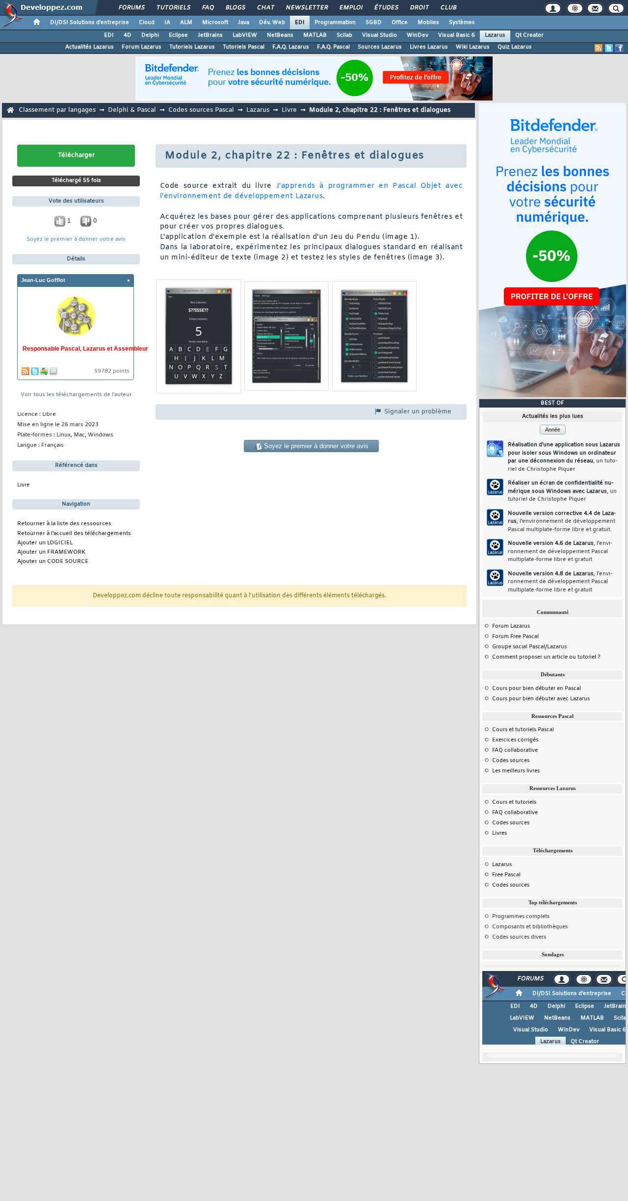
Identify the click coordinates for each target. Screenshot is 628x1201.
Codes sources (510, 760)
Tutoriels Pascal (243, 47)
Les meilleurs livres (516, 770)
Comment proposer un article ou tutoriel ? (546, 657)
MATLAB (315, 35)
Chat (265, 8)
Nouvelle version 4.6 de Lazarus (560, 551)
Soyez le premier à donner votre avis (76, 239)
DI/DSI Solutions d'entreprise (89, 22)
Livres (499, 833)
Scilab (344, 35)
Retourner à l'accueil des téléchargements (74, 533)
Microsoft (215, 22)
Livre (289, 110)
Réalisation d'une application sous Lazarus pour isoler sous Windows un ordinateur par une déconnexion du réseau (564, 457)
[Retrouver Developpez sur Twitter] (609, 48)
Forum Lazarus (141, 47)
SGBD (374, 22)
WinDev (417, 35)
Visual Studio (379, 35)
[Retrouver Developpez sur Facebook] (619, 48)
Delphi (150, 35)
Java (243, 22)
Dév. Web (272, 22)
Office (400, 22)
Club (448, 8)
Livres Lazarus (429, 47)
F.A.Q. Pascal (333, 47)
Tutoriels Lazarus (192, 47)
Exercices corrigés (515, 740)
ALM (186, 22)
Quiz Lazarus (514, 47)
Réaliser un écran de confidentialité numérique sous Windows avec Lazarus (562, 491)
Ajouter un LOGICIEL (45, 543)
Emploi (350, 8)
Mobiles (428, 22)
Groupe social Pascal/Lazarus (529, 646)
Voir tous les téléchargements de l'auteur (76, 395)
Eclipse (178, 35)
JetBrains (210, 35)
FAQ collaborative (515, 750)
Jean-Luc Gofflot (43, 280)
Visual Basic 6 (456, 35)
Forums (131, 8)
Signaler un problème (416, 412)
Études (386, 8)
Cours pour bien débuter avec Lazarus (541, 698)
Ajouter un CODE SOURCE (52, 561)
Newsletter (306, 8)
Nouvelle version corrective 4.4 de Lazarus (562, 521)
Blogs (235, 8)
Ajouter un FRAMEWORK (51, 552)
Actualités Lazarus (89, 47)
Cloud (147, 22)
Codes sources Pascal (201, 110)
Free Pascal (506, 874)
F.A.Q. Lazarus (290, 47)
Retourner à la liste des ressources (64, 524)
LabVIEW (245, 35)
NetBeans (280, 35)
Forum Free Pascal (515, 636)
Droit (419, 8)
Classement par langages (57, 110)
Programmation (335, 22)
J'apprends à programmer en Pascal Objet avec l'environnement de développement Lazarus (311, 191)
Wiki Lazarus (473, 47)
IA (167, 22)
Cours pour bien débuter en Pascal (536, 688)
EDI (300, 22)
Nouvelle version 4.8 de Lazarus (560, 581)
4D (127, 35)
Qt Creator (529, 35)
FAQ (207, 8)
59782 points (112, 371)
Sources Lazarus (380, 47)
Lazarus (495, 35)
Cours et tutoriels (514, 802)
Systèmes (462, 22)
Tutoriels (173, 8)
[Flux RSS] (598, 48)
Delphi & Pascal (132, 110)
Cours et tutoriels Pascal (523, 729)
